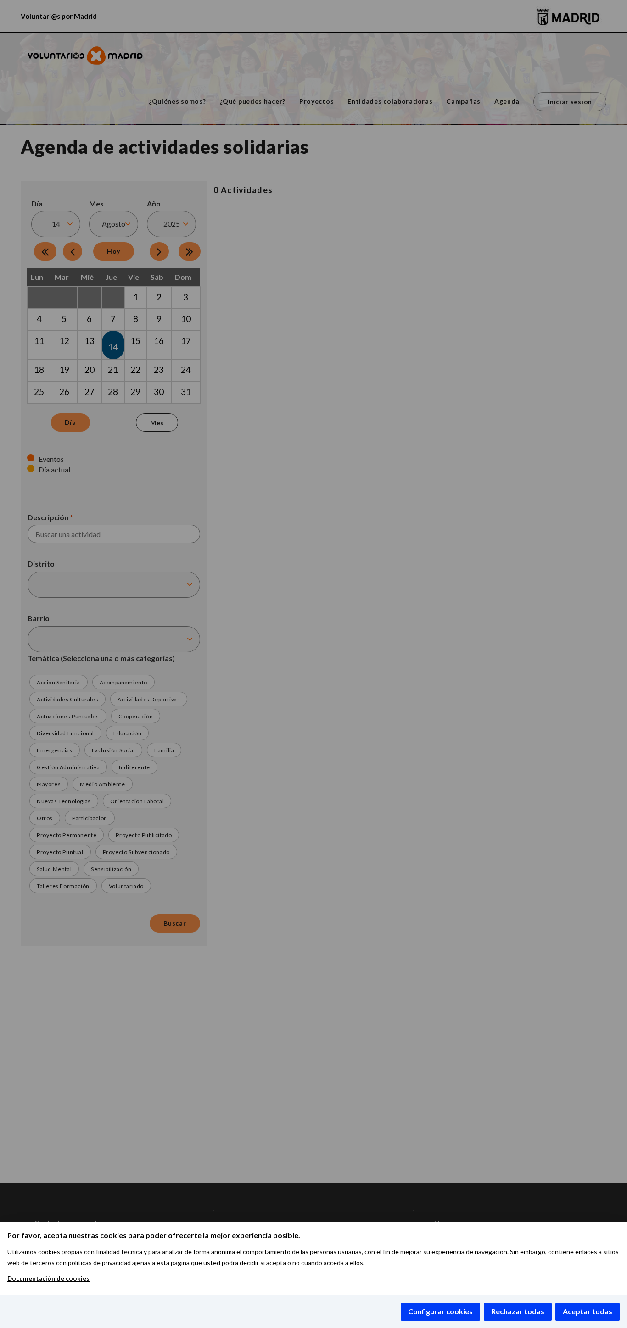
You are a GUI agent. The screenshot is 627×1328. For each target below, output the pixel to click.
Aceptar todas (587, 1311)
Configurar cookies (440, 1311)
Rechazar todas (517, 1311)
